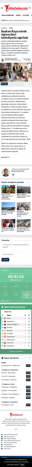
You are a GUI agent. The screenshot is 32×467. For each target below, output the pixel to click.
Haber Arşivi (7, 448)
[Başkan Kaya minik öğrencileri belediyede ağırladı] (16, 72)
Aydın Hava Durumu (9, 436)
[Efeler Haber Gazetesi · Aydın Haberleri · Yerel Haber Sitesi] (16, 8)
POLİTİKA (26, 15)
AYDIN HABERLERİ (7, 15)
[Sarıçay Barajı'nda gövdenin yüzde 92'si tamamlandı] (24, 223)
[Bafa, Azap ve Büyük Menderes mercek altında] (8, 206)
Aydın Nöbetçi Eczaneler (11, 434)
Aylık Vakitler (6, 301)
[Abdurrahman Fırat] (6, 172)
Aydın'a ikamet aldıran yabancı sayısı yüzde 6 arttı (23, 196)
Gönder (5, 259)
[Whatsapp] (16, 429)
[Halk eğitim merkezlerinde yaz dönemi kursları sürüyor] (24, 206)
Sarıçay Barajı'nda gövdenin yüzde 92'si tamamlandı (23, 230)
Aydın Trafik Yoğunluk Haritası (12, 440)
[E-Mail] (13, 174)
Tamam (22, 464)
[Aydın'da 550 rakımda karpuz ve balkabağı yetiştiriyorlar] (8, 189)
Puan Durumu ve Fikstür (10, 442)
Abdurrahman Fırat (18, 171)
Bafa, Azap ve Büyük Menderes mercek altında (16, 20)
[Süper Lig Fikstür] (29, 358)
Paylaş (5, 83)
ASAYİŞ (18, 15)
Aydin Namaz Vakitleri (10, 438)
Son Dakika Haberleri (10, 446)
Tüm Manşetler (8, 444)
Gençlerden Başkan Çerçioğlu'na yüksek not (8, 230)
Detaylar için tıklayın (16, 351)
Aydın (11, 28)
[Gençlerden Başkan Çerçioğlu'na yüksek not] (8, 223)
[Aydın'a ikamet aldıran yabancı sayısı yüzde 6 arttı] (24, 189)
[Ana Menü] (2, 8)
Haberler (4, 28)
